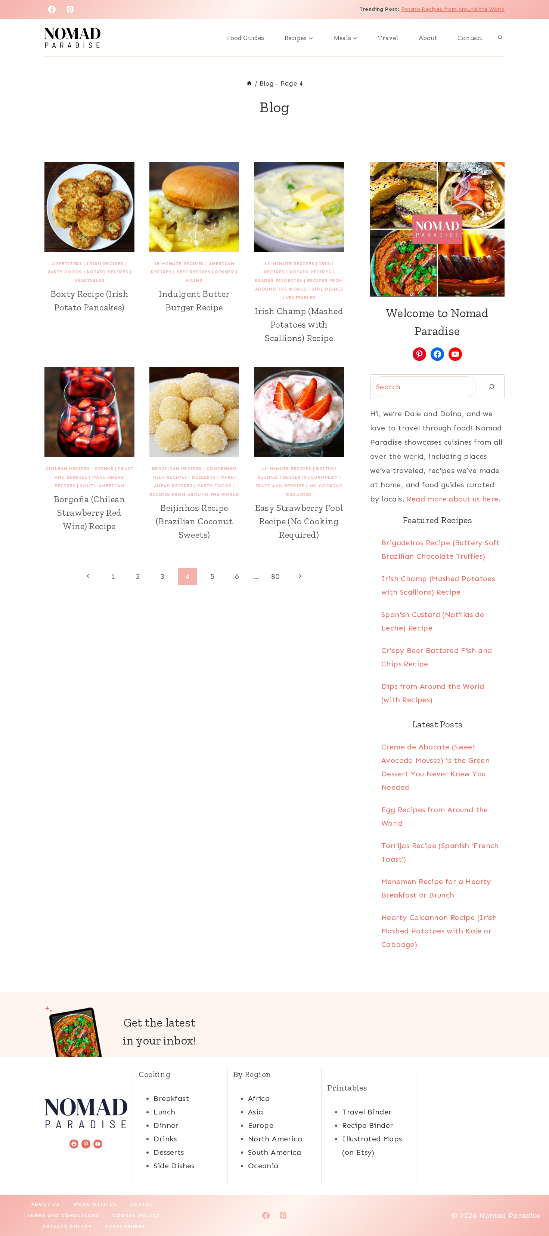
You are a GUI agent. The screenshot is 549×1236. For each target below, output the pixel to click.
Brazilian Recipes (177, 468)
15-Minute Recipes (179, 263)
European (324, 477)
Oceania (263, 1165)
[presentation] (89, 207)
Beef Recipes (193, 272)
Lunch (164, 1111)
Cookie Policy (136, 1215)
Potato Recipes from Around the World (453, 9)
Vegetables (89, 280)
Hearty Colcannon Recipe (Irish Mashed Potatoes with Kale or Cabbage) (439, 931)
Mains (194, 280)
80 (275, 576)
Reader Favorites (278, 280)
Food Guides (245, 38)
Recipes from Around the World (194, 494)
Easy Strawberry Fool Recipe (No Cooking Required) (299, 521)
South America (274, 1152)
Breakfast (171, 1098)
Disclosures (125, 1226)
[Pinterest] (70, 9)
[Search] (491, 386)
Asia (255, 1111)
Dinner (225, 272)
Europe (260, 1125)
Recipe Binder (367, 1125)
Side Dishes (327, 289)
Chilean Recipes (68, 468)
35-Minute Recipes (289, 263)
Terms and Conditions (63, 1215)
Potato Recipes (107, 272)
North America (275, 1138)
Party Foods (64, 272)
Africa (259, 1098)
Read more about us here (452, 498)
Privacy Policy (67, 1226)
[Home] (249, 83)
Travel (388, 38)
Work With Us (95, 1204)
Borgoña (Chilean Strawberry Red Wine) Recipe (89, 512)
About (427, 38)
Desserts (204, 477)
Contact (470, 38)
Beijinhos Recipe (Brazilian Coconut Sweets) (194, 521)
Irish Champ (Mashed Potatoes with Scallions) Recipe (299, 324)
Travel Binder (366, 1111)
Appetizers (67, 263)
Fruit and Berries (280, 485)
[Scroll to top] (530, 1206)
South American (102, 485)
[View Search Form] (500, 37)
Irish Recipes (105, 263)
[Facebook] (51, 9)
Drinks (104, 468)
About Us (45, 1204)
